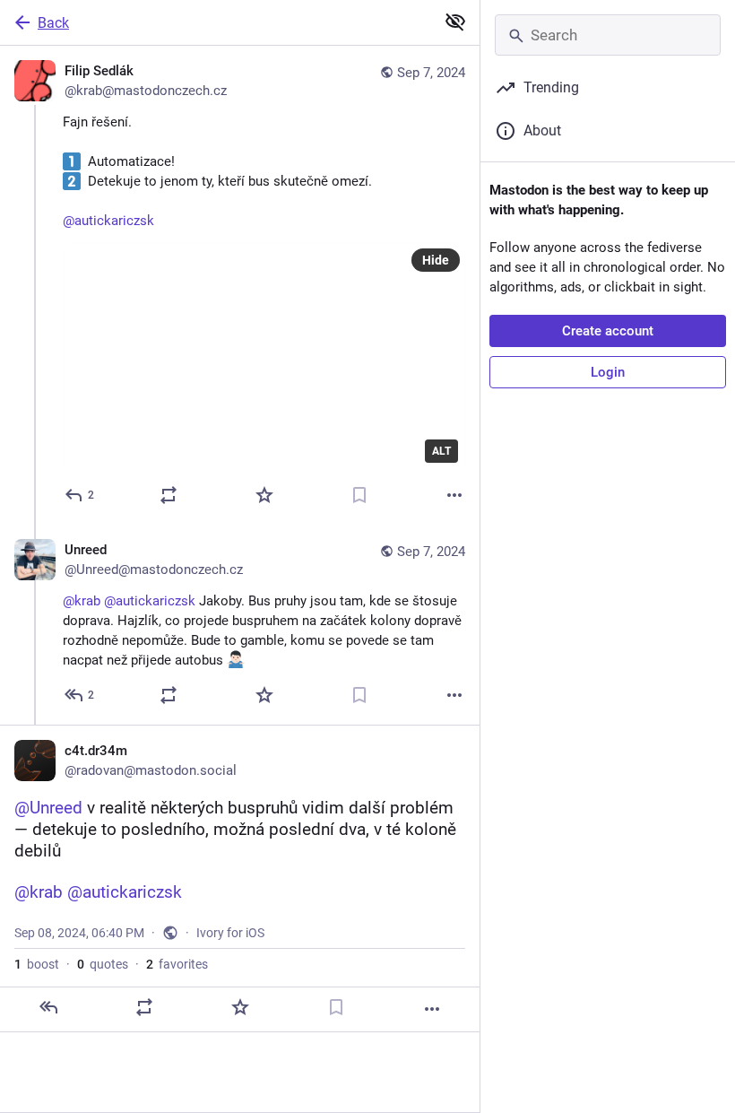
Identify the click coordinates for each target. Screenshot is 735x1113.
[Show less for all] (455, 21)
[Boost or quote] (168, 495)
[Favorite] (264, 495)
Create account (607, 331)
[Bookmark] (359, 495)
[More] (454, 495)
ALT (441, 451)
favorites (177, 964)
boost (36, 964)
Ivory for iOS (230, 933)
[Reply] (48, 1007)
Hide (435, 260)
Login (608, 372)
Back (53, 22)
